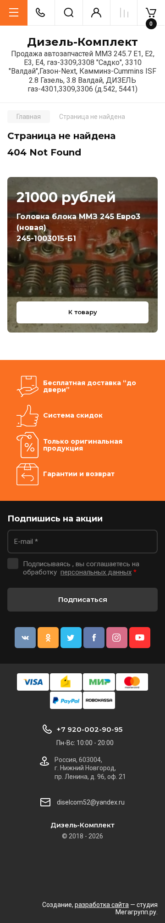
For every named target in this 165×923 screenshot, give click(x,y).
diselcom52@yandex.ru (91, 802)
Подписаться (82, 599)
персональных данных (96, 572)
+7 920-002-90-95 (89, 729)
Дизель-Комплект (82, 42)
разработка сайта (102, 904)
